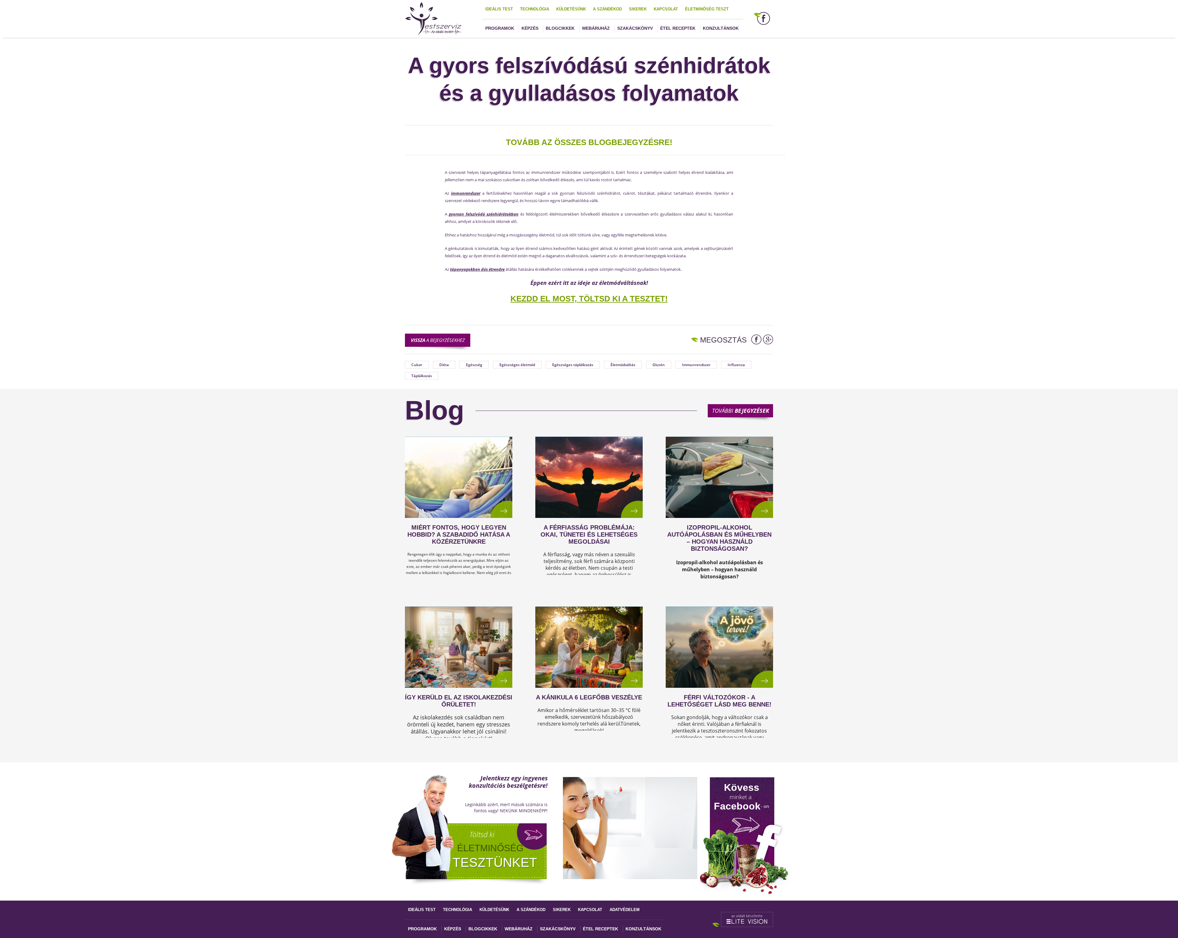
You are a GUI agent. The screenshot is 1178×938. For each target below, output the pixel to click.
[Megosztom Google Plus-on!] (768, 339)
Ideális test (499, 9)
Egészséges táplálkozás (572, 364)
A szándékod (607, 9)
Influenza (736, 364)
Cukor (416, 364)
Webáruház (596, 28)
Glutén (659, 364)
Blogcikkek (560, 28)
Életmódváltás (622, 364)
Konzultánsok (721, 28)
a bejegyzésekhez (438, 340)
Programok (499, 28)
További (740, 410)
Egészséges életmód (517, 364)
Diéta (444, 364)
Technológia (534, 9)
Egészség (474, 364)
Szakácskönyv (635, 28)
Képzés (530, 28)
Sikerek (638, 9)
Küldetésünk (571, 9)
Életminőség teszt (707, 9)
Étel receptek (677, 28)
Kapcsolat (666, 9)
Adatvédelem (625, 909)
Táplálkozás (421, 375)
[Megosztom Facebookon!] (756, 339)
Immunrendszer (696, 364)
